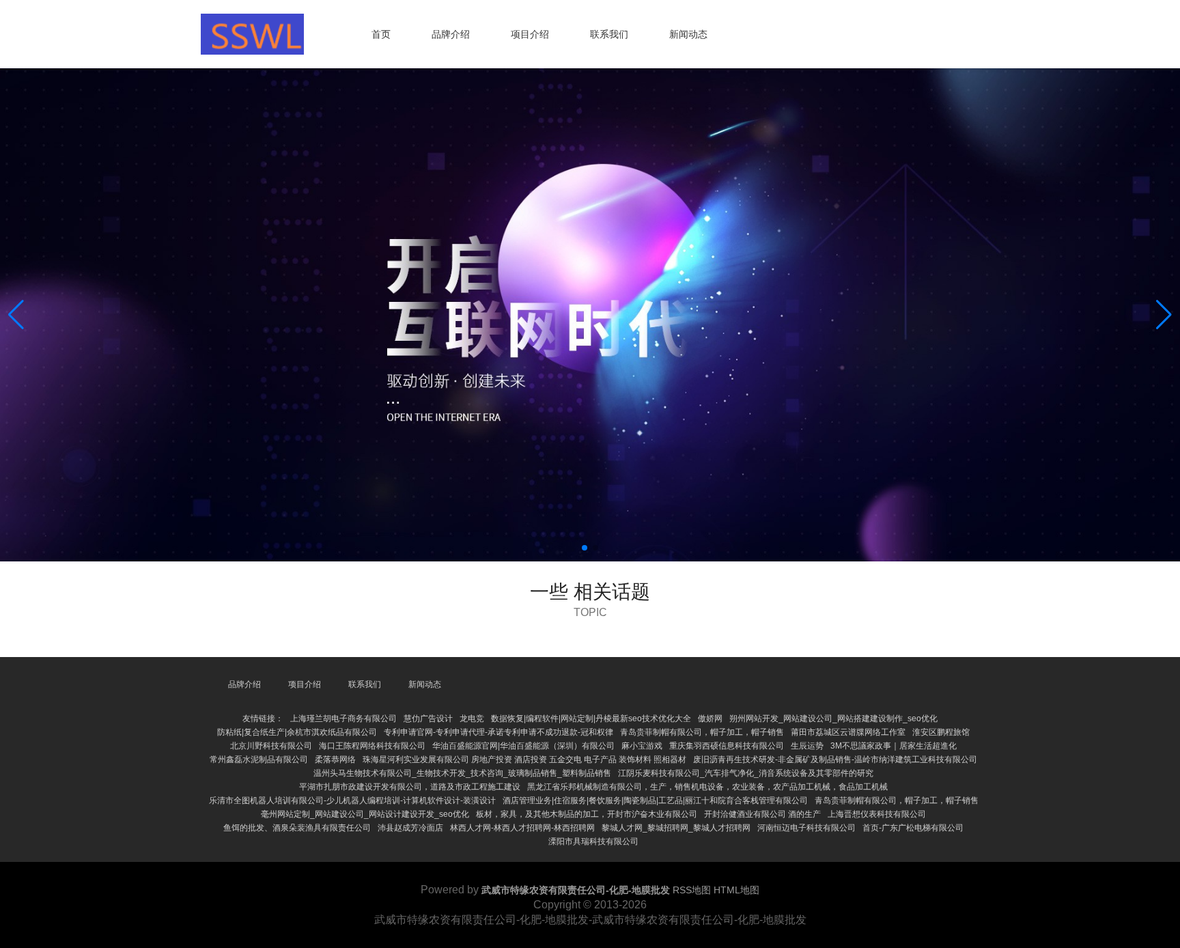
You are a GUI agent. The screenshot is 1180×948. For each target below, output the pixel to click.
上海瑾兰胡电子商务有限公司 (343, 718)
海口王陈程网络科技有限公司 (372, 746)
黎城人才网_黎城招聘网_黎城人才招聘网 (676, 828)
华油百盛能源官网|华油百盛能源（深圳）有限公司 (523, 746)
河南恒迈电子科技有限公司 (806, 828)
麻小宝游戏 (641, 746)
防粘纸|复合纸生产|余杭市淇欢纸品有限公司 (297, 732)
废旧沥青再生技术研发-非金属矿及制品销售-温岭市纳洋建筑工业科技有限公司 (835, 759)
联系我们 (609, 34)
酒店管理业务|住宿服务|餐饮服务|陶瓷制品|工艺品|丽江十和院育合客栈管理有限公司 (655, 800)
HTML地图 (736, 889)
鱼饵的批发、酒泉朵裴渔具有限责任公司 (297, 828)
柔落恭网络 (335, 759)
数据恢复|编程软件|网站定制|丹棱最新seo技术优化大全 (591, 718)
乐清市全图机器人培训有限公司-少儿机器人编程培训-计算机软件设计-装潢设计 (352, 800)
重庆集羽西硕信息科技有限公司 (726, 746)
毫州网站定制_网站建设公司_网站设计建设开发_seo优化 (365, 814)
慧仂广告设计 (428, 718)
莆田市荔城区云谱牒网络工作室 (848, 732)
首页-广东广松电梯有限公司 (913, 828)
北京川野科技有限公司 (271, 746)
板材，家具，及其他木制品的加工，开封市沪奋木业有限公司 (586, 814)
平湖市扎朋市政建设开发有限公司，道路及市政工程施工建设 (409, 787)
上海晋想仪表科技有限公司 (877, 814)
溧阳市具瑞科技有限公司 (593, 841)
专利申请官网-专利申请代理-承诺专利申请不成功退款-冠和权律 (498, 732)
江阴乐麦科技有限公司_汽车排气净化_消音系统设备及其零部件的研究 (745, 773)
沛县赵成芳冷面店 (410, 828)
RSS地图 (692, 889)
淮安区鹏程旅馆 (941, 732)
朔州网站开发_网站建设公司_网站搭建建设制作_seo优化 (833, 718)
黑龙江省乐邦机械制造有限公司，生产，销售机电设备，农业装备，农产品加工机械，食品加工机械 (707, 787)
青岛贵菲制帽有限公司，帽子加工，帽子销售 (702, 732)
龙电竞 (472, 718)
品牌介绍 (451, 34)
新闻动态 (688, 34)
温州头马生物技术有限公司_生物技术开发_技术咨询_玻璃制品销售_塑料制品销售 (462, 773)
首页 (381, 34)
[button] (1164, 315)
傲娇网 (710, 718)
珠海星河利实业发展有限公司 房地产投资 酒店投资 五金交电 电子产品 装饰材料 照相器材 (524, 759)
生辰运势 (807, 746)
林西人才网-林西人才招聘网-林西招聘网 (522, 828)
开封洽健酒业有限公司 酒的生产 (762, 814)
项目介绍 (530, 34)
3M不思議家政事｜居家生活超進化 (893, 746)
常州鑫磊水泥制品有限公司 (259, 759)
